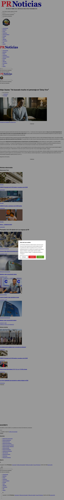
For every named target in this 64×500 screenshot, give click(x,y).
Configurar (24, 256)
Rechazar (32, 256)
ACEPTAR (40, 256)
